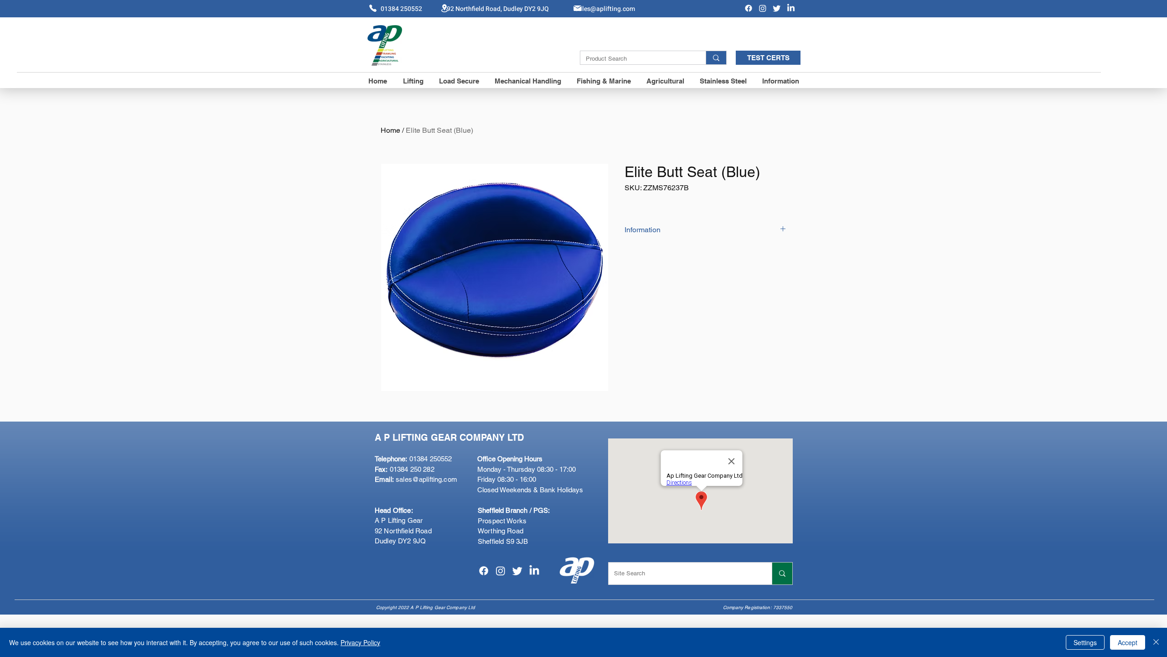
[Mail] (578, 8)
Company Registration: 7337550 (758, 607)
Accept (1127, 642)
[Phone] (373, 8)
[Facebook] (748, 8)
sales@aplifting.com (426, 479)
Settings (1085, 642)
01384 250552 (413, 459)
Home (390, 130)
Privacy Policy (360, 642)
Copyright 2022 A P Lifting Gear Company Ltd (425, 607)
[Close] (1156, 642)
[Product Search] (716, 57)
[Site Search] (782, 573)
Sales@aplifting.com (605, 9)
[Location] (444, 8)
